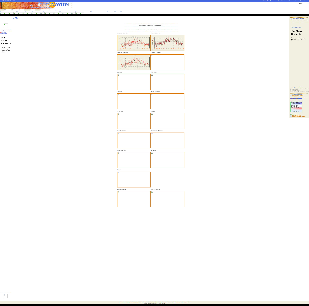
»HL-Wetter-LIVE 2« (136, 301)
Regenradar (155, 301)
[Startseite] (36, 8)
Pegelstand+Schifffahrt (169, 301)
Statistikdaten (177, 301)
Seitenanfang (187, 301)
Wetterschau (143, 301)
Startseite (121, 301)
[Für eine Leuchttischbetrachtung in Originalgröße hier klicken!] (167, 50)
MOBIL (182, 301)
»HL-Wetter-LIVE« (127, 301)
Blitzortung (160, 301)
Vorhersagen (149, 301)
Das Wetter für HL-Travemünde (296, 98)
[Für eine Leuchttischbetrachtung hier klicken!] (134, 50)
